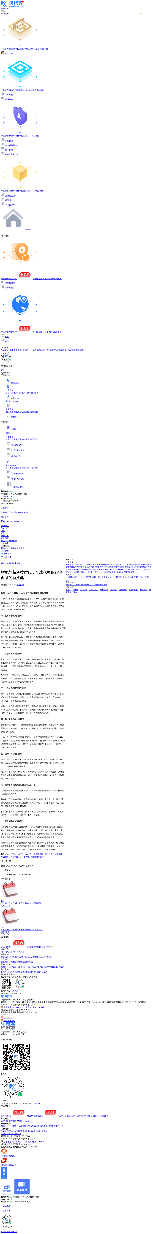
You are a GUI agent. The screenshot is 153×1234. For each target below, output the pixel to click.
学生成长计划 (18, 957)
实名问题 (26, 412)
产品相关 (13, 962)
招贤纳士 (45, 972)
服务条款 (44, 967)
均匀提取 (9, 141)
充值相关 (21, 962)
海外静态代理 (18, 952)
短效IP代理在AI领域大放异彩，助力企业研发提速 (118, 565)
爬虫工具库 (18, 487)
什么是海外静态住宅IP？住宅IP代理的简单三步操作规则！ (117, 570)
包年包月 (9, 53)
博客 (8, 563)
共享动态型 (10, 196)
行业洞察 (16, 563)
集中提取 (9, 150)
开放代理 (49, 854)
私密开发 (18, 439)
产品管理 (5, 49)
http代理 (28, 854)
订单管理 (5, 551)
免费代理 (79, 1116)
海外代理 (34, 393)
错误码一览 (16, 456)
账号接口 (9, 468)
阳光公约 (60, 967)
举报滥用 (37, 972)
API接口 (12, 967)
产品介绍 (9, 390)
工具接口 (34, 468)
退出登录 (13, 541)
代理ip (13, 854)
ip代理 (20, 854)
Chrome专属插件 (31, 957)
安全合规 (13, 972)
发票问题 (34, 412)
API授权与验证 (17, 474)
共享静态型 (10, 205)
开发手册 (9, 437)
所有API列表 (11, 466)
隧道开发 (9, 439)
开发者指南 (21, 967)
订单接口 (18, 468)
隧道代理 (9, 393)
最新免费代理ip (37, 857)
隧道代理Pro (6, 947)
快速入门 (15, 429)
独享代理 (26, 393)
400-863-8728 (6, 496)
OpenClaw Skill (45, 957)
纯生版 (28, 229)
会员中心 (5, 541)
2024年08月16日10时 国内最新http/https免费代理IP (86, 585)
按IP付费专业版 (11, 154)
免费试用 (5, 957)
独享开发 (26, 439)
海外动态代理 (6, 952)
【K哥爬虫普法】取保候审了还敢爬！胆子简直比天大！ (89, 577)
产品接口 (26, 468)
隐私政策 (52, 967)
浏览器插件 (13, 401)
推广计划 (21, 972)
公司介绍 (5, 972)
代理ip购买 (15, 857)
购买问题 (9, 412)
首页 (3, 563)
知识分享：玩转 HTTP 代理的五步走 (81, 565)
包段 (7, 337)
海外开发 (34, 439)
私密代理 (18, 393)
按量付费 (9, 99)
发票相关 (29, 962)
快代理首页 (38, 854)
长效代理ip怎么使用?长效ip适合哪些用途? (116, 572)
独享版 (8, 200)
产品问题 (18, 412)
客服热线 (13, 1232)
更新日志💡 (16, 417)
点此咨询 (14, 991)
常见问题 (9, 409)
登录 (3, 533)
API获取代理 (16, 445)
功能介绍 (15, 398)
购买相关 (5, 962)
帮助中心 (15, 383)
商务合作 (29, 972)
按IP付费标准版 (12, 145)
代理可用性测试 (17, 450)
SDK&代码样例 (17, 479)
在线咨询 (5, 1232)
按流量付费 (10, 283)
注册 (7, 538)
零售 (7, 341)
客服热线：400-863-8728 (11, 1134)
